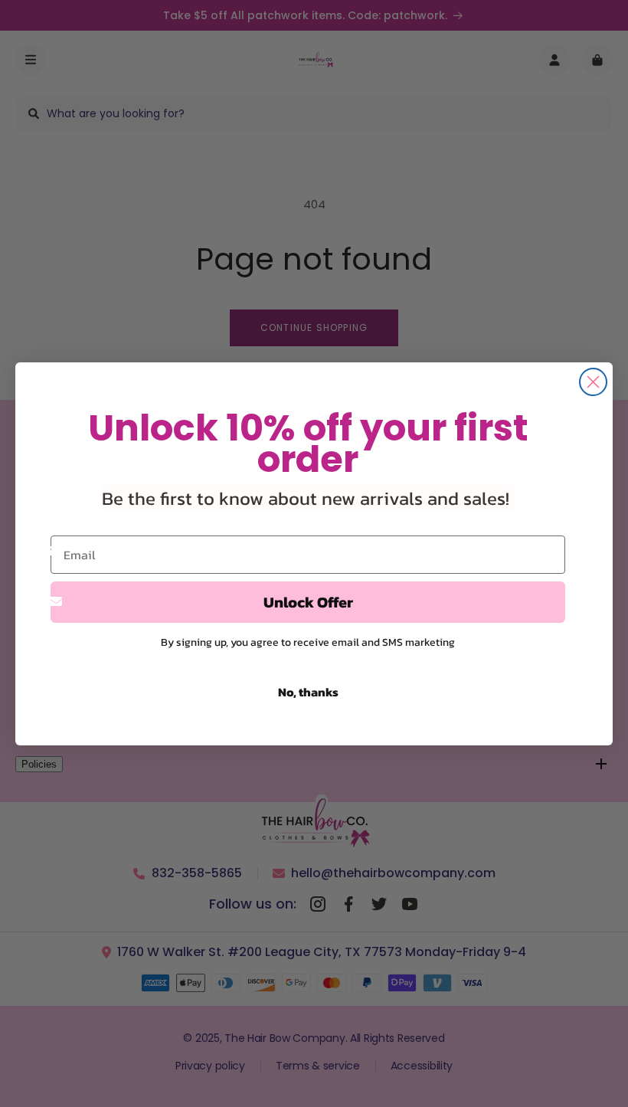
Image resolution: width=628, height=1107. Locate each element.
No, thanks (308, 692)
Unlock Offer (308, 602)
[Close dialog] (593, 381)
